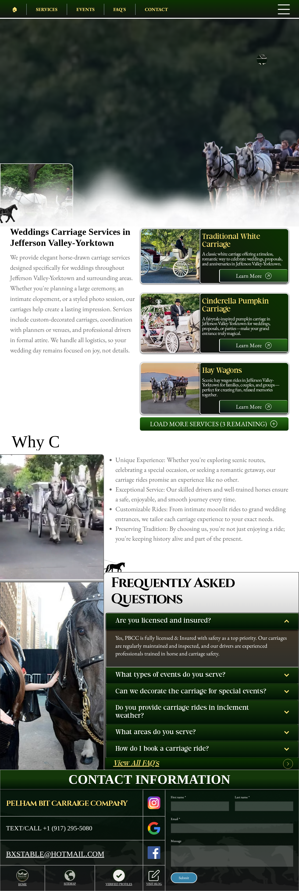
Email (175, 819)
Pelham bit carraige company (66, 804)
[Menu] (284, 9)
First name (178, 797)
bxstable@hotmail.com (55, 854)
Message (176, 841)
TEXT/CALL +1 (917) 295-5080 (49, 828)
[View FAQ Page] (288, 764)
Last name (242, 797)
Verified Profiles (119, 884)
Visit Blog (154, 884)
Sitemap (70, 883)
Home (22, 884)
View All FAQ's (136, 763)
